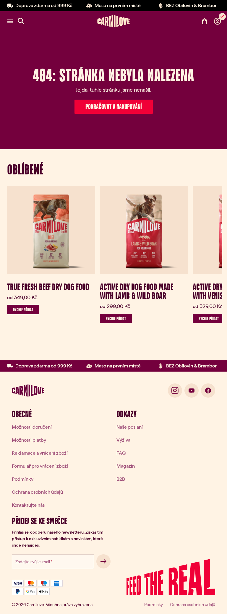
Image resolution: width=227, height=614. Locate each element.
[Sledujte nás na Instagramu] (175, 390)
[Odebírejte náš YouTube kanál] (191, 390)
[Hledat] (21, 21)
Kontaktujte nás (28, 505)
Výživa (123, 440)
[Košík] (204, 21)
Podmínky (22, 479)
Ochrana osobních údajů (37, 492)
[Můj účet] (217, 21)
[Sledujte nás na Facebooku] (208, 390)
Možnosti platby (29, 440)
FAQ (121, 453)
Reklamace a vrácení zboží (40, 453)
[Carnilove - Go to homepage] (113, 21)
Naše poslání (129, 427)
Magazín (125, 466)
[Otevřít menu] (10, 21)
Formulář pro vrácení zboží (40, 466)
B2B (120, 479)
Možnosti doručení (32, 427)
